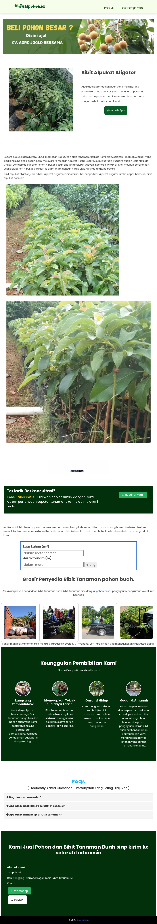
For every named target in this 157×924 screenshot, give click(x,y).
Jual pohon (83, 920)
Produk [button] (109, 8)
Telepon (19, 900)
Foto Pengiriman (132, 8)
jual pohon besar (101, 591)
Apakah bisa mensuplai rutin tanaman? (35, 814)
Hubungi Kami (134, 495)
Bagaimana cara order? (25, 797)
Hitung (91, 565)
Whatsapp (20, 891)
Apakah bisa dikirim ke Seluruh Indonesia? (37, 806)
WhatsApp (117, 110)
